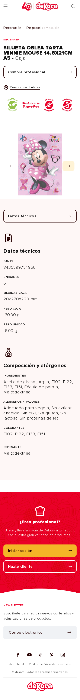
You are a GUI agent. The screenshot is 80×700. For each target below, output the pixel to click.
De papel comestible (42, 28)
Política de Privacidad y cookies (50, 664)
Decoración (12, 28)
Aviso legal (16, 664)
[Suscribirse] (69, 632)
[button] (5, 6)
